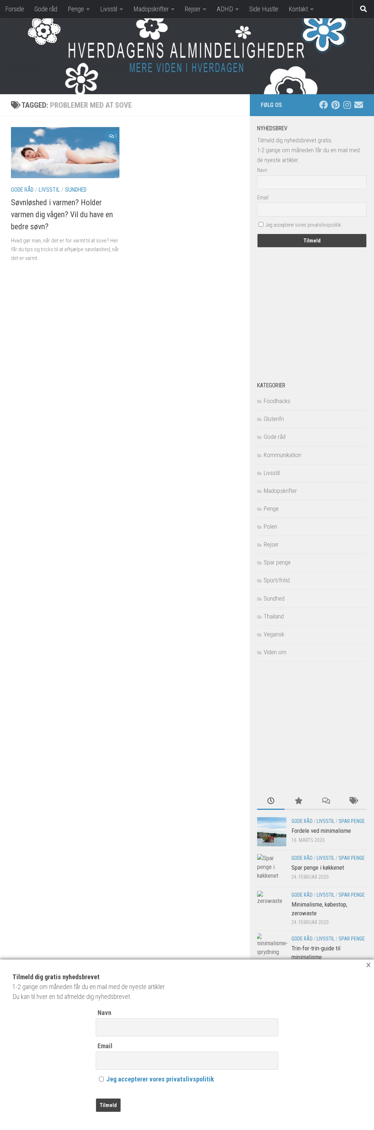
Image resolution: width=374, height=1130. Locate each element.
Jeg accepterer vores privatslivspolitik (160, 1079)
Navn (104, 1012)
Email (105, 1046)
